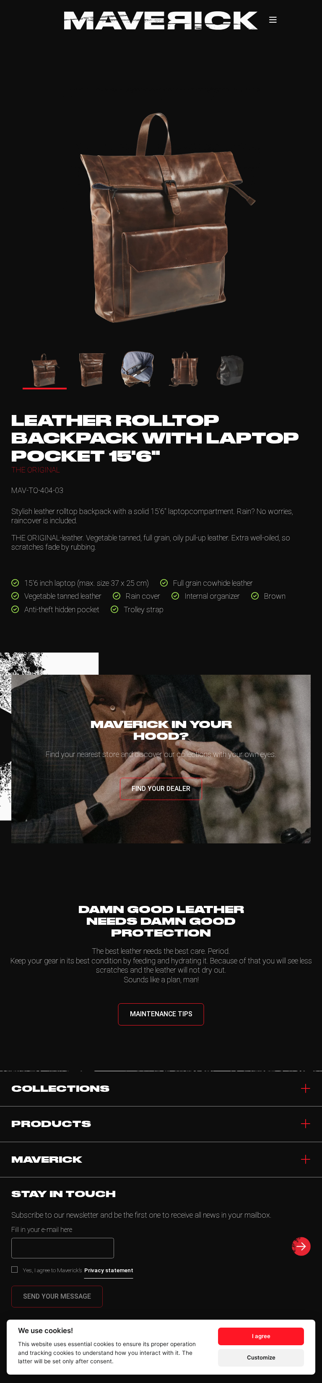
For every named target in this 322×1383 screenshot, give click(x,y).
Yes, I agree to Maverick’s (78, 1270)
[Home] (161, 20)
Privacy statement (108, 1270)
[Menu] (273, 20)
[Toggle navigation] (306, 1159)
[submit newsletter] (301, 1246)
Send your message (57, 1296)
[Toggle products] (306, 1124)
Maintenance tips (161, 1014)
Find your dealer (161, 789)
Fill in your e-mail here (41, 1230)
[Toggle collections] (306, 1089)
